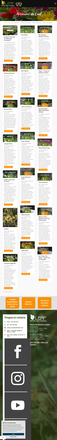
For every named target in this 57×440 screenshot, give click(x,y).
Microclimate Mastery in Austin (44, 35)
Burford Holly (8, 109)
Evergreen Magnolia (10, 263)
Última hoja (12, 42)
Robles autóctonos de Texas (9, 180)
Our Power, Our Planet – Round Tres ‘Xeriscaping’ (44, 257)
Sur (31, 304)
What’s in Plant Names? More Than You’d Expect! (44, 218)
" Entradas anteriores (7, 291)
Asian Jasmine (25, 141)
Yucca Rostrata (43, 182)
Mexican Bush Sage (44, 148)
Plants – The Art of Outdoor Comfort (44, 72)
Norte (27, 304)
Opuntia (6, 229)
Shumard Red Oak (9, 73)
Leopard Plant (8, 144)
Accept (13, 434)
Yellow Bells (24, 251)
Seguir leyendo (8, 60)
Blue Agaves (24, 71)
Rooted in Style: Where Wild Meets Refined (44, 110)
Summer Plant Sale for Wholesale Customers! (9, 38)
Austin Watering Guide (25, 178)
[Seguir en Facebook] (18, 351)
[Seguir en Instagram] (18, 378)
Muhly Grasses (25, 215)
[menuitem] (8, 23)
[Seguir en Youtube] (18, 405)
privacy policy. (13, 431)
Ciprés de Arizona (26, 107)
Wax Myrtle (24, 35)
